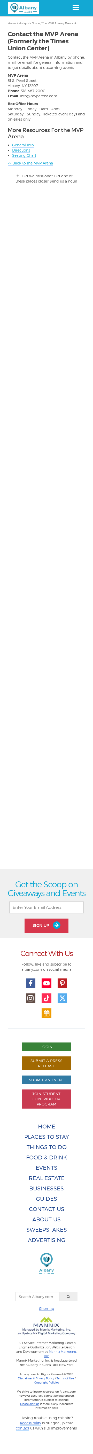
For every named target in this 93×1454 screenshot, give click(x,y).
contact (22, 1428)
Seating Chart (24, 155)
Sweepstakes (46, 1230)
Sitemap (46, 1308)
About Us (46, 1219)
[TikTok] (46, 998)
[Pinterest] (62, 983)
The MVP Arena (52, 23)
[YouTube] (46, 983)
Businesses (46, 1188)
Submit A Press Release (46, 1063)
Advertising (46, 1240)
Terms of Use (65, 1378)
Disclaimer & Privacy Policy (36, 1378)
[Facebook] (31, 983)
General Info (23, 145)
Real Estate (47, 1178)
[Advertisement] (46, 673)
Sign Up (42, 925)
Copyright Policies (46, 1382)
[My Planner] (46, 1013)
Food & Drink (46, 1157)
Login (46, 1047)
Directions (21, 150)
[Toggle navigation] (75, 8)
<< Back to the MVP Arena (30, 163)
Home (12, 23)
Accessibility (30, 1423)
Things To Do (47, 1147)
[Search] (68, 1296)
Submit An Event (46, 1080)
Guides (46, 1199)
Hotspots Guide (29, 23)
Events (46, 1168)
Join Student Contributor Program (46, 1099)
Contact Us (46, 1209)
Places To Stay (46, 1137)
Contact (70, 23)
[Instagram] (31, 998)
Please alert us (29, 1404)
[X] (62, 998)
